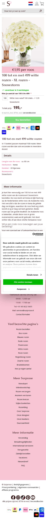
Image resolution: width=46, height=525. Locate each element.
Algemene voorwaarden (28, 487)
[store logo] (9, 4)
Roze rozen (23, 353)
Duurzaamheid (23, 423)
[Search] (40, 10)
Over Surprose (23, 411)
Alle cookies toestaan (23, 282)
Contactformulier (23, 314)
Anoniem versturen (23, 395)
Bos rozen (23, 333)
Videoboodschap (23, 387)
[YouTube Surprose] (32, 497)
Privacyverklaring (9, 487)
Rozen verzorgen (23, 391)
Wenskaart (23, 383)
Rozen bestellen (23, 329)
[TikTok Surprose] (23, 497)
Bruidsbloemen (23, 365)
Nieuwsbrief (23, 461)
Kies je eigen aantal (23, 368)
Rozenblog (23, 407)
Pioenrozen (23, 345)
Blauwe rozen (23, 337)
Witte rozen (23, 349)
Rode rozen (23, 341)
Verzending (23, 438)
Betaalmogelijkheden (23, 442)
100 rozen (31, 143)
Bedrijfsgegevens (21, 484)
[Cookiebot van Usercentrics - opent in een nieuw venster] (32, 234)
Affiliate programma (10, 490)
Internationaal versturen (23, 445)
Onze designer (23, 415)
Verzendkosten (37, 501)
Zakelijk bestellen (23, 453)
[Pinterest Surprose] (28, 497)
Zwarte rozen (23, 361)
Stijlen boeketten (23, 403)
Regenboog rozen (23, 357)
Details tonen (32, 275)
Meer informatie (13, 186)
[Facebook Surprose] (13, 497)
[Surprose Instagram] (18, 497)
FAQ (23, 465)
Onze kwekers (23, 419)
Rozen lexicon (23, 399)
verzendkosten (29, 113)
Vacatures (23, 457)
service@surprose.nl (25, 310)
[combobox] (23, 10)
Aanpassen (21, 289)
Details (7, 155)
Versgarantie (23, 449)
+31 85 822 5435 (24, 306)
